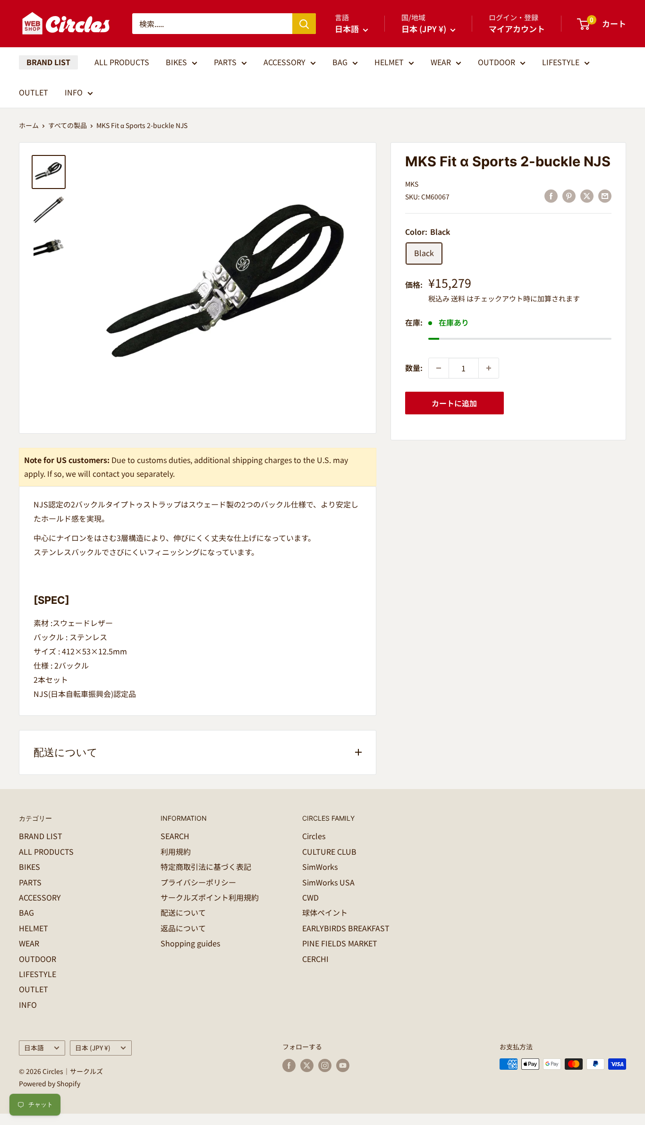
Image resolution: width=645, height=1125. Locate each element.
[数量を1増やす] (489, 368)
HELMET (389, 62)
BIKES (176, 62)
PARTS (225, 62)
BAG (340, 62)
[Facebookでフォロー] (289, 1065)
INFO (74, 92)
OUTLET (33, 92)
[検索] (304, 23)
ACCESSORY (284, 62)
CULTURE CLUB (329, 851)
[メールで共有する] (604, 195)
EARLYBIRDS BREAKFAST (346, 928)
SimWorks (320, 866)
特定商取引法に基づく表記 (206, 866)
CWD (310, 897)
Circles (313, 836)
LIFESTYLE (560, 62)
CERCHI (315, 958)
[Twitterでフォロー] (307, 1065)
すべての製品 (67, 125)
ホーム (29, 125)
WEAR (441, 62)
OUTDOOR (496, 62)
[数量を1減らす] (439, 368)
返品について (183, 928)
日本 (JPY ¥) (92, 1047)
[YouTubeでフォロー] (342, 1065)
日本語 (34, 1047)
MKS (411, 184)
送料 (458, 298)
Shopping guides (190, 943)
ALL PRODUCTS (121, 62)
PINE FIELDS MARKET (339, 943)
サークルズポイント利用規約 (210, 897)
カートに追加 (454, 403)
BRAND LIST (48, 62)
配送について (183, 912)
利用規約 (176, 851)
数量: (414, 367)
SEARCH (175, 836)
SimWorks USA (328, 882)
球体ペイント (325, 912)
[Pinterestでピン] (569, 195)
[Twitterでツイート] (587, 195)
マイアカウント (517, 28)
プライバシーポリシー (198, 882)
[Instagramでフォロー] (324, 1065)
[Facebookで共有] (551, 195)
